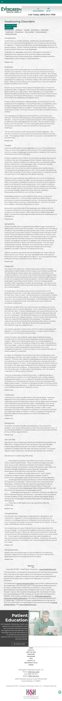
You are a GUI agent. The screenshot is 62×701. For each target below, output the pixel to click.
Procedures (31, 656)
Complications (41, 32)
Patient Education (16, 618)
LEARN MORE (20, 644)
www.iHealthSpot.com (47, 569)
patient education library (25, 583)
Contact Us (31, 660)
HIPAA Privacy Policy (31, 662)
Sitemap (31, 664)
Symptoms (35, 30)
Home (31, 648)
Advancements (11, 34)
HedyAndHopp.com (34, 698)
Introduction (9, 30)
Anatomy (19, 30)
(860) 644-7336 (33, 672)
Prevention (19, 32)
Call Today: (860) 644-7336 (41, 14)
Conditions (31, 654)
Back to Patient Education (11, 27)
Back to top (9, 62)
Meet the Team (31, 652)
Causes (26, 30)
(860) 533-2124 (34, 676)
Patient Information (38, 11)
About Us (31, 650)
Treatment (9, 32)
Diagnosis (44, 30)
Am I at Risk (29, 32)
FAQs (31, 658)
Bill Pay (48, 11)
